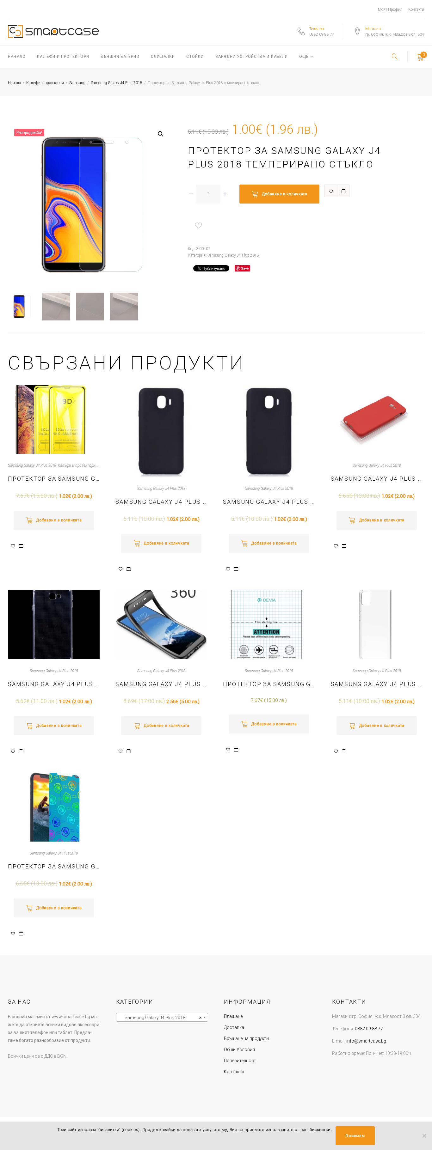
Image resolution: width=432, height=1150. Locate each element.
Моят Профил (390, 9)
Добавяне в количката (284, 194)
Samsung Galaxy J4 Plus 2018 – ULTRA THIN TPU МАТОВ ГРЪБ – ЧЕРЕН (269, 501)
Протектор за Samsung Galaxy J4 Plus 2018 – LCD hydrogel (269, 684)
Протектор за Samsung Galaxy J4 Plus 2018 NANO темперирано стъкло (54, 866)
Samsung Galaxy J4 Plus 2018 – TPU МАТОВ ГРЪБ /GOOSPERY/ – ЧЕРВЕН (377, 478)
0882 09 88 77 (321, 34)
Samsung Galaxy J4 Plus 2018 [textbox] (160, 1017)
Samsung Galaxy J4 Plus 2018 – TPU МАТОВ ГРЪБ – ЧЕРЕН (161, 501)
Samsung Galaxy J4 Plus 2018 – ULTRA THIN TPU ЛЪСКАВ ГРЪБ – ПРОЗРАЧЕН (377, 684)
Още (304, 56)
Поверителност (240, 1060)
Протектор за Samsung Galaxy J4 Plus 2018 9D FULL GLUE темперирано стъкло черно (54, 478)
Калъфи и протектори (63, 56)
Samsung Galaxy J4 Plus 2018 (116, 83)
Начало (17, 56)
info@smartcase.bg (366, 1041)
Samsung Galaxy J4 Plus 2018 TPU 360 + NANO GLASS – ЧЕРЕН (161, 684)
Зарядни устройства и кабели (251, 56)
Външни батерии (120, 56)
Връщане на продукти (246, 1038)
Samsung (77, 83)
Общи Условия (239, 1049)
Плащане (233, 1016)
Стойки (195, 56)
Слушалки (163, 56)
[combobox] (162, 1017)
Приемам (355, 1135)
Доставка (234, 1027)
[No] (424, 1136)
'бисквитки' (320, 1129)
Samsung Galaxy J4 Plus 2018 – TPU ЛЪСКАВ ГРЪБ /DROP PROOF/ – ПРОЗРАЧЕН (54, 684)
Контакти (416, 9)
